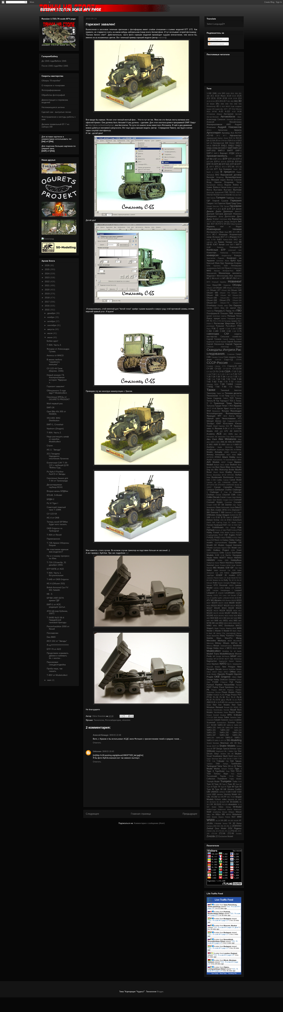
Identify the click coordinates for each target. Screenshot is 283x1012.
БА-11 (209, 141)
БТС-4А (231, 167)
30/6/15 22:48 (115, 735)
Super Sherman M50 (214, 759)
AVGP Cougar (227, 462)
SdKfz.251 (236, 735)
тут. (127, 553)
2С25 (239, 96)
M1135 (229, 611)
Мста (214, 278)
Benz (239, 465)
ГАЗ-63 (222, 195)
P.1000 (215, 682)
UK (224, 789)
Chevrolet (237, 492)
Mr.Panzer (225, 656)
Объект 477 (215, 290)
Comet (223, 497)
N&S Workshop (235, 659)
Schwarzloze (221, 722)
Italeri (209, 570)
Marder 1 (210, 631)
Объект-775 (224, 303)
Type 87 (224, 787)
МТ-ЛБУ (233, 278)
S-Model (237, 715)
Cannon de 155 (214, 482)
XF (240, 820)
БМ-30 (209, 145)
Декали (210, 211)
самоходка (213, 333)
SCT (208, 725)
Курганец (217, 266)
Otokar (238, 680)
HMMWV (211, 560)
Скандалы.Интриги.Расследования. (224, 352)
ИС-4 (239, 232)
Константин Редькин (215, 258)
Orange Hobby (213, 680)
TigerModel (219, 771)
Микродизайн (212, 273)
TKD (232, 771)
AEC (225, 434)
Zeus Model (220, 828)
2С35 (225, 98)
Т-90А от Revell (54, 535)
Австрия (238, 114)
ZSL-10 (215, 831)
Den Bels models (214, 510)
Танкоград (211, 393)
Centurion (219, 489)
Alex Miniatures (227, 439)
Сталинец (237, 363)
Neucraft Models (213, 667)
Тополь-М (211, 401)
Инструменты (213, 232)
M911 (221, 623)
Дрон (239, 216)
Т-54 (233, 379)
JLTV (239, 575)
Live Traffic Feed (224, 900)
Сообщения (216, 39)
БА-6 (230, 141)
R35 (226, 702)
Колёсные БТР (216, 249)
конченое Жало (222, 261)
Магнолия (237, 268)
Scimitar (231, 723)
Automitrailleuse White (233, 460)
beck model (224, 465)
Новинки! (234, 281)
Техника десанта (233, 393)
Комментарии (217, 44)
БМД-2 (231, 146)
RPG (229, 715)
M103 (239, 600)
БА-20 (215, 141)
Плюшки (224, 313)
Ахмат (226, 138)
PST (239, 695)
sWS (224, 759)
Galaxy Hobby (229, 540)
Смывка (215, 357)
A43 (221, 431)
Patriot (215, 687)
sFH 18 (223, 740)
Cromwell (237, 500)
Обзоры (236, 285)
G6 (221, 540)
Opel (239, 677)
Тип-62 (232, 396)
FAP (213, 522)
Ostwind (232, 680)
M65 (239, 621)
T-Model (220, 761)
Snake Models (227, 745)
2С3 (208, 98)
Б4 (234, 138)
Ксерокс (237, 263)
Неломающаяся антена (53, 107)
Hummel (210, 565)
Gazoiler (233, 542)
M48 (216, 621)
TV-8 (239, 781)
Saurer (231, 720)
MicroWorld (237, 641)
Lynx (220, 598)
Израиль (211, 226)
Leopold (220, 593)
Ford (229, 530)
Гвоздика (238, 198)
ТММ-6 (225, 398)
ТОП (231, 398)
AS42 (234, 455)
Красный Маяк (213, 263)
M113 (224, 608)
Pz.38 (222, 697)
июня (50, 337)
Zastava (210, 826)
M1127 (209, 608)
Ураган (220, 408)
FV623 (223, 537)
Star (235, 751)
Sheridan (216, 743)
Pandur (238, 682)
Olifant (234, 677)
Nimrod (225, 669)
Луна (227, 268)
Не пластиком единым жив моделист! (57, 550)
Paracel (238, 685)
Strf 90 (230, 754)
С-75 (239, 331)
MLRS (235, 648)
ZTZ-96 (222, 833)
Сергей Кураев (220, 342)
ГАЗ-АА (235, 195)
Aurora (239, 457)
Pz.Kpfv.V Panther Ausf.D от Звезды (56, 472)
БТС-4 (224, 167)
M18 (235, 615)
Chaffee (228, 490)
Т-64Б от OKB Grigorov (58, 579)
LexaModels (229, 593)
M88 (216, 623)
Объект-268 (212, 300)
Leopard (238, 590)
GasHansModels (221, 542)
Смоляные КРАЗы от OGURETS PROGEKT (58, 398)
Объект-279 (225, 300)
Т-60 (208, 382)
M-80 (237, 598)
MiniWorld (237, 646)
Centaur (238, 487)
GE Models (219, 545)
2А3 (223, 93)
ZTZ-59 (214, 833)
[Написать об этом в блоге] (123, 716)
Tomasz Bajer (221, 774)
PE (208, 689)
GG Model (232, 548)
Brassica (237, 472)
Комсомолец (236, 253)
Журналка (236, 219)
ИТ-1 (227, 237)
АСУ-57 (238, 133)
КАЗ (235, 240)
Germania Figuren (220, 548)
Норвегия (227, 285)
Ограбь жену (223, 305)
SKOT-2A (215, 746)
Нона (208, 285)
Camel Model (235, 480)
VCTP (223, 797)
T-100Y (234, 759)
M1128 (217, 608)
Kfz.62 (239, 580)
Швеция (210, 421)
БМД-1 (224, 146)
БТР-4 (216, 162)
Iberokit (209, 568)
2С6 (221, 101)
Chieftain (210, 495)
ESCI (229, 520)
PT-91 (209, 697)
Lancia (216, 588)
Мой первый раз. (55, 403)
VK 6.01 (225, 804)
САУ (226, 333)
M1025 (233, 600)
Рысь (209, 329)
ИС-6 (208, 234)
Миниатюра (224, 273)
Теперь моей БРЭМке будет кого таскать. (57, 523)
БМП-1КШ (211, 151)
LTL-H (209, 598)
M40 (235, 618)
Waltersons (222, 809)
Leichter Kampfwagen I (223, 590)
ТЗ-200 (221, 396)
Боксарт (224, 153)
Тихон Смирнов (214, 398)
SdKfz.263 (219, 737)
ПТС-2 (215, 321)
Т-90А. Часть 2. (54, 432)
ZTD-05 (221, 831)
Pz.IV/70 (216, 700)
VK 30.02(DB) (232, 802)
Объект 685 (212, 293)
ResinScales (218, 710)
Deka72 (238, 507)
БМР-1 (238, 151)
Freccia (238, 532)
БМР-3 (216, 153)
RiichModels (218, 712)
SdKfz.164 (237, 727)
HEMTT (222, 558)
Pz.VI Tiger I (52, 503)
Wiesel (238, 812)
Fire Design (231, 527)
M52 (220, 621)
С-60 (229, 331)
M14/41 (221, 615)
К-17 (239, 237)
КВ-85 (209, 245)
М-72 (232, 268)
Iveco (226, 573)
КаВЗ (219, 240)
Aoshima (210, 447)
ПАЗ (239, 308)
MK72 (229, 648)
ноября (51, 317)
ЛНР (223, 268)
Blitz (212, 470)
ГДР (208, 201)
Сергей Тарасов (233, 344)
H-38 (222, 555)
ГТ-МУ (209, 209)
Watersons (237, 809)
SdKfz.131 (211, 728)
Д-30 (229, 209)
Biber (228, 467)
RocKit (232, 712)
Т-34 (223, 376)
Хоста (231, 416)
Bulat (208, 477)
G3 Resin (215, 540)
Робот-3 (210, 323)
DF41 (224, 510)
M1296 (234, 613)
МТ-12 (219, 278)
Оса (222, 308)
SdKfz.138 (220, 727)
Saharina (233, 717)
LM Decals (232, 595)
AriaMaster (211, 450)
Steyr (216, 754)
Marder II (219, 631)
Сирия (238, 347)
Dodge (219, 515)
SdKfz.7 (238, 738)
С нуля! (220, 329)
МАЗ (209, 270)
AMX (223, 445)
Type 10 (210, 784)
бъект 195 (237, 169)
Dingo (239, 512)
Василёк (210, 177)
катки (236, 242)
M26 (216, 618)
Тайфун (238, 387)
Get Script (215, 973)
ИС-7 (214, 235)
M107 (209, 603)
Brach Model (219, 472)
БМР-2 (210, 153)
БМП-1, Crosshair (55, 424)
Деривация (228, 211)
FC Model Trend (234, 522)
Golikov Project (221, 550)
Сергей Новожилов (215, 344)
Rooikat (223, 715)
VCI (219, 797)
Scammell (211, 723)
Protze (234, 695)
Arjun (227, 450)
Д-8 (233, 209)
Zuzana (238, 833)
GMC (239, 548)
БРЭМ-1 (210, 159)
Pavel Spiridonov (226, 687)
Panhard (210, 685)
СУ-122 (218, 369)
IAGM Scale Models (233, 565)
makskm (162, 37)
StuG (225, 756)
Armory (210, 454)
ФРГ (219, 416)
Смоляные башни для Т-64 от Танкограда (57, 479)
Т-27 (239, 374)
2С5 (217, 101)
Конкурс (237, 255)
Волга (209, 190)
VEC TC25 (231, 797)
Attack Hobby (228, 457)
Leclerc (238, 588)
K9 (208, 580)
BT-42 (224, 475)
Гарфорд (230, 198)
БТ (215, 159)
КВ (240, 242)
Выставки (218, 190)
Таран (219, 393)
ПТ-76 (209, 321)
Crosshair (228, 502)
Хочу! (238, 416)
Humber (238, 563)
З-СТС (209, 221)
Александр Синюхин (216, 119)
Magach (210, 628)
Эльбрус (210, 424)
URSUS (222, 792)
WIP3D (228, 814)
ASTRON (210, 457)
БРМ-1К (238, 153)
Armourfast (220, 455)
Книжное (220, 247)
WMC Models (212, 817)
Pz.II (233, 697)
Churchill (226, 495)
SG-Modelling (234, 740)
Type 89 (230, 787)
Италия (233, 237)
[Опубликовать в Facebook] (129, 716)
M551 (225, 621)
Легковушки (236, 266)
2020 (47, 289)
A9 (231, 431)
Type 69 (210, 787)
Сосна (220, 357)
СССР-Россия (217, 363)
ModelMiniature (227, 653)
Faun (225, 522)
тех (223, 393)
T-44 (239, 759)
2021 (47, 285)
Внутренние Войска (215, 185)
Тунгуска (210, 406)
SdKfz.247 (211, 735)
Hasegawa (237, 555)
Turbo (234, 782)
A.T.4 (235, 428)
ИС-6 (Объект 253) (56, 583)
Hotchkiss (230, 563)
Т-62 (214, 381)
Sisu (239, 743)
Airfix (230, 434)
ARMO (226, 452)
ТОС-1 (232, 401)
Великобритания (233, 177)
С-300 (238, 329)
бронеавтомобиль (217, 155)
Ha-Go (228, 555)
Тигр (227, 395)
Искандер (223, 235)
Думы (209, 219)
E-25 (213, 517)
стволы (217, 366)
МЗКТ (238, 271)
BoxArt (238, 469)
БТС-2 (218, 167)
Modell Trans (213, 653)
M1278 (215, 613)
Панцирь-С (219, 311)
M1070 (214, 603)
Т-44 (218, 379)
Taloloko (210, 764)
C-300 (213, 480)
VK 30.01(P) (221, 802)
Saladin (217, 720)
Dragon (225, 515)
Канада (229, 242)
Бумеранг (227, 169)
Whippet (231, 812)
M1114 (214, 606)
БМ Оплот (230, 143)
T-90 (213, 761)
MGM (230, 641)
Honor (217, 563)
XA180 (236, 820)
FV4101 (210, 538)
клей (227, 244)
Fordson (234, 530)
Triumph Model (213, 782)
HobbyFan (210, 563)
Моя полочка (235, 276)
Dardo (232, 507)
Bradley (229, 472)
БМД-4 (210, 148)
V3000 (209, 794)
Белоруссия (218, 143)
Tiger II (210, 771)
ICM (227, 567)
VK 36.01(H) (215, 804)
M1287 (228, 613)
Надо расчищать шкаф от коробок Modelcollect (58, 439)
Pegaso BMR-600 (218, 690)
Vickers (217, 799)
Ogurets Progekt (225, 674)
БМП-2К (50, 407)
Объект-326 (237, 300)
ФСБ (225, 416)
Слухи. (50, 445)
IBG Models (218, 567)
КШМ (226, 266)
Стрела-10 (232, 366)
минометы (236, 273)
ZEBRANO (236, 826)
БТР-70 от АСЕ (54, 649)
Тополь (238, 398)
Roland (209, 715)
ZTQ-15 (233, 831)
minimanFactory (226, 646)
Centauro (210, 490)
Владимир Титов (232, 182)
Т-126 (209, 374)
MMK (239, 648)
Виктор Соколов (234, 180)
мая (49, 680)
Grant (239, 550)
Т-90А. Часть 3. (54, 345)
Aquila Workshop (225, 447)
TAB (232, 761)
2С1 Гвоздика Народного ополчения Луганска (58, 456)
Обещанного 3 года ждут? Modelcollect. (57, 391)
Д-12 (219, 209)
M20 (208, 618)
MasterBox (215, 636)
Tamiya (225, 764)
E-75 (223, 517)
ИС (230, 232)
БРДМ (231, 153)
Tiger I (238, 768)
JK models (229, 575)
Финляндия (235, 411)
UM (208, 792)
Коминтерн (211, 253)
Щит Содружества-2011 (232, 421)
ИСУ (222, 237)
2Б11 (232, 93)
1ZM (219, 93)
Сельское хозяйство (231, 337)
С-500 (222, 331)
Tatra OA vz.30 (229, 766)
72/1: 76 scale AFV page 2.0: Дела (226, 927)
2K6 (232, 101)
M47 (212, 621)
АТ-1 (218, 135)
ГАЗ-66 (229, 195)
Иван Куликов (236, 224)
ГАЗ (226, 192)
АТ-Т (225, 135)
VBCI (239, 794)
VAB (214, 794)
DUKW (232, 515)
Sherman (224, 743)
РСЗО (238, 323)
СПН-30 (218, 360)
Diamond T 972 (231, 512)
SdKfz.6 (228, 738)
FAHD (209, 522)
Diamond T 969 (217, 512)
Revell (233, 710)
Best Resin (220, 467)
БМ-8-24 (216, 146)
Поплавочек (52, 633)
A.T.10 (230, 428)
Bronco (209, 475)
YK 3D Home (235, 823)
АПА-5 (209, 130)
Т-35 (235, 377)
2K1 (228, 101)
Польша (231, 316)
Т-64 (220, 381)
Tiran (227, 771)
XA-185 (230, 820)
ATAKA (218, 457)
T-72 (208, 761)
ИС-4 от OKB (53, 517)
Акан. (239, 117)
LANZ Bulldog (225, 588)
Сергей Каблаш (229, 339)
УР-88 (214, 408)
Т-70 (225, 382)
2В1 (240, 93)
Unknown (97, 751)
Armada (218, 452)
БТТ (216, 169)
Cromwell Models (215, 502)
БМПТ (230, 150)
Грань (238, 203)
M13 (239, 613)
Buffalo (238, 475)
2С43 (208, 101)
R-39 (218, 702)
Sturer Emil (237, 756)
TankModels (236, 764)
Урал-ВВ (232, 408)
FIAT (225, 525)
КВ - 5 (49, 594)
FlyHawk (211, 530)
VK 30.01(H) (211, 802)
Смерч (238, 354)
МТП (208, 282)
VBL (208, 797)
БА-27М (221, 140)
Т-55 (239, 379)
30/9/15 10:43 (108, 751)
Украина (237, 406)
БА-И (235, 140)
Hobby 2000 (223, 560)
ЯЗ (213, 428)
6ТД (233, 109)
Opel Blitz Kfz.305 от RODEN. (56, 412)
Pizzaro (218, 692)
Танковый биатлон (231, 390)
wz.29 (218, 820)
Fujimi (232, 535)
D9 (223, 505)
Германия (235, 200)
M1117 (220, 606)
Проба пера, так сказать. (54, 669)
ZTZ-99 (231, 833)
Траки (229, 403)
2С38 (230, 98)
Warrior (229, 809)
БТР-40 (223, 162)
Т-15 (217, 374)
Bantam (216, 465)
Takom (238, 761)
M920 (235, 623)
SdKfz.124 (237, 725)
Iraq (240, 568)
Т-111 (239, 372)
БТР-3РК (210, 162)
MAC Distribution (226, 626)
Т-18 (226, 374)
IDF (232, 567)
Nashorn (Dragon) (55, 428)
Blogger (160, 991)
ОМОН (216, 308)
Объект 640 (236, 290)
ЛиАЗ (219, 268)
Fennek (210, 525)
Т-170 (222, 374)
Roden (238, 712)
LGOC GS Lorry (219, 595)
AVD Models (213, 462)
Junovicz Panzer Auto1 (215, 578)
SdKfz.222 (224, 730)
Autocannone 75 (219, 460)
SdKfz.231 (211, 733)
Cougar (225, 500)
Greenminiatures (213, 553)
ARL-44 (233, 450)
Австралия (228, 114)
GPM (233, 550)
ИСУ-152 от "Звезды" (57, 641)
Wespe (224, 812)
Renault (219, 707)
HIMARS (237, 558)
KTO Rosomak (221, 585)
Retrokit (226, 710)
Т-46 (223, 379)
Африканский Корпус (215, 138)
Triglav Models (235, 779)
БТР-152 (232, 159)
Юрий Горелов (219, 426)
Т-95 (230, 387)
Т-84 (217, 387)
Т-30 (218, 377)
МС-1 (209, 278)
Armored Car (236, 452)
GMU (209, 550)
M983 (209, 626)
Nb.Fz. (229, 664)
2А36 (228, 93)
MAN (239, 628)
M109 (232, 603)
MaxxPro (228, 638)
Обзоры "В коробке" (51, 80)
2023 (47, 277)
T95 (227, 761)
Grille (221, 553)
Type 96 (210, 789)
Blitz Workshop (221, 470)
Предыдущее (190, 814)
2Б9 (236, 93)
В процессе (228, 171)
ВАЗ (217, 175)
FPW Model (224, 532)
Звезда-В (233, 221)
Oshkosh (224, 680)
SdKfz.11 (230, 725)
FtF (226, 535)
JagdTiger (210, 575)
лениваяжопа (212, 268)
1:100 (209, 93)
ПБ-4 (234, 311)
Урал (226, 408)
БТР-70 (210, 164)
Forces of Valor (220, 530)
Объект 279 (231, 288)
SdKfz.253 (210, 737)
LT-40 (239, 595)
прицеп (217, 318)
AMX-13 (238, 445)
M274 (221, 618)
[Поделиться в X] (126, 716)
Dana (218, 507)
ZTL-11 (227, 831)
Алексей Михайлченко (224, 122)
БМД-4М (217, 148)
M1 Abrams (216, 600)
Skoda (209, 746)
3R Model (210, 104)
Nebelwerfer (237, 664)
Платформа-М (213, 313)
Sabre (226, 717)
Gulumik (228, 553)
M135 (216, 615)
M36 (228, 618)
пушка (234, 321)
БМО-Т (224, 148)
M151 (227, 615)
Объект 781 (236, 293)
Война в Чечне (219, 187)
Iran (236, 568)
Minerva (209, 646)
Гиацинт (210, 203)
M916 (230, 623)
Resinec (210, 710)
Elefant (210, 520)
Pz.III (239, 697)
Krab (215, 583)
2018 (47, 297)
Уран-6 (238, 408)
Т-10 (234, 372)
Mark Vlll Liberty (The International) (222, 633)
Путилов (227, 321)
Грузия (226, 206)
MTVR (221, 659)
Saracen (224, 720)
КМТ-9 (238, 245)
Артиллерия (214, 132)
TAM (218, 764)
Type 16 (217, 784)
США (227, 371)
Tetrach (224, 769)
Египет (216, 219)
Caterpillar (227, 487)
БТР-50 (230, 162)
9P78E (214, 111)
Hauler (209, 558)
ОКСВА (209, 308)
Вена (208, 180)
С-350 (209, 331)
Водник (227, 185)
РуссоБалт (231, 326)
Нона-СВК (216, 285)
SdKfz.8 (210, 740)
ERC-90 (223, 520)
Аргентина (222, 130)
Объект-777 (237, 303)
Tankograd (212, 766)
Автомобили (228, 116)
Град (233, 203)
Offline (233, 671)
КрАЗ (233, 260)
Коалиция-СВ (235, 247)
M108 (226, 603)
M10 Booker (226, 600)
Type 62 (238, 784)
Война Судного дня (234, 187)
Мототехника (222, 276)
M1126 (238, 606)
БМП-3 (221, 150)
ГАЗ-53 (216, 195)
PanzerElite (229, 684)
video (224, 799)
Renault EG (228, 707)
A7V (226, 431)
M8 (213, 623)
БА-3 (226, 140)
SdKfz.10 (222, 725)
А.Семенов (211, 114)
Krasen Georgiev (224, 583)
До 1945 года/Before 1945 (54, 61)
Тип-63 (238, 396)
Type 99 (218, 789)
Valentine (220, 794)
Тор (217, 401)
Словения (231, 354)
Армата (237, 130)
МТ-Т (239, 278)
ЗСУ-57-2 (219, 224)
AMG (218, 442)
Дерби (218, 211)
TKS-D (238, 771)
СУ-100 (210, 369)
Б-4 (230, 138)
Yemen (225, 823)
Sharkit (209, 743)
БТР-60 (238, 162)
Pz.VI (228, 700)
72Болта (238, 109)
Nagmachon (212, 661)
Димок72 (238, 211)
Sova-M (209, 749)
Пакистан (210, 311)
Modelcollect (214, 651)
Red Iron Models (221, 705)
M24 (212, 618)
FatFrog (219, 522)
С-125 (228, 329)
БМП (230, 148)
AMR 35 (217, 445)
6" (230, 109)
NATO (223, 663)
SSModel (211, 751)
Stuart (209, 756)
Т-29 (213, 377)
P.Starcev (224, 682)
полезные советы (220, 316)
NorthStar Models (235, 669)
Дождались (212, 216)
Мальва (217, 271)
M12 (239, 610)
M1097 (238, 603)
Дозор (221, 216)
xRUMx (210, 823)
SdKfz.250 (224, 735)
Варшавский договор (231, 174)
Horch (222, 563)
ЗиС (208, 224)
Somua (238, 746)
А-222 (227, 111)
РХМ (239, 326)
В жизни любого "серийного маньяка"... (54, 362)
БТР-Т (211, 167)
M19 (239, 616)
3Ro (217, 104)
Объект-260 (237, 298)
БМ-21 (238, 143)
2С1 (212, 96)
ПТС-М (221, 321)
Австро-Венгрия (213, 117)
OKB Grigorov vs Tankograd (54, 529)
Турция (218, 406)
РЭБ (214, 329)
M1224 (209, 613)
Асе (232, 133)
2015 (47, 309)
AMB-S (212, 442)
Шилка (218, 421)
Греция (209, 206)
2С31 (213, 98)
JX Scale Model (229, 578)
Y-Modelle (217, 823)
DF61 (229, 510)
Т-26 (235, 374)
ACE (219, 433)
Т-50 (228, 379)
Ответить (97, 743)
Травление (219, 403)
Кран (239, 261)
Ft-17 (221, 535)
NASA (209, 664)
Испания (216, 237)
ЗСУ (212, 224)
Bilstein (233, 467)
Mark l (235, 631)
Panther (219, 684)
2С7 (225, 101)
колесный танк (234, 250)
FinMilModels (218, 528)
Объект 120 (211, 288)
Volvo (220, 807)
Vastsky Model (230, 794)
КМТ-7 (232, 244)
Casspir (217, 487)
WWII (211, 820)
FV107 (238, 535)
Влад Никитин (214, 182)
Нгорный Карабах (219, 282)
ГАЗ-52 (210, 195)
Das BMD (51, 637)
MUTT (227, 659)
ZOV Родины (235, 828)
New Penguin (228, 667)
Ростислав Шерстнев (224, 323)
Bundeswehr (217, 477)
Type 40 (231, 784)
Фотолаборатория (113, 720)
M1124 (232, 605)
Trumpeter (226, 781)
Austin (209, 460)
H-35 (217, 555)
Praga (227, 695)
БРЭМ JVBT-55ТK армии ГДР (55, 599)
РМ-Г (239, 321)
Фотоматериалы (233, 413)
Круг (222, 263)
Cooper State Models (233, 497)
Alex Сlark (212, 439)
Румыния (220, 326)
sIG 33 (233, 743)
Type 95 (238, 787)
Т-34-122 (229, 377)
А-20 (221, 111)
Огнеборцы (211, 305)
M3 (225, 618)
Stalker (230, 751)
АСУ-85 (210, 136)
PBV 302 (238, 687)
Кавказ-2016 (227, 239)
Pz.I (228, 697)
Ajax (236, 434)
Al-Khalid (238, 437)
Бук (220, 169)
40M (222, 104)
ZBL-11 (229, 826)
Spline (239, 749)
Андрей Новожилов (229, 127)
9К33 (208, 111)
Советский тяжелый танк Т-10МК (56, 508)
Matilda (210, 638)
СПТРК (238, 360)
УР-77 (209, 408)
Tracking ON (232, 973)
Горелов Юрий (224, 203)
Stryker (238, 753)
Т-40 (208, 379)
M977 (239, 623)
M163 (231, 615)
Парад (228, 311)
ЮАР (218, 424)
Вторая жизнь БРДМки (57, 491)
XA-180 (224, 820)
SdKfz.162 (229, 727)
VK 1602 (238, 799)
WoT (234, 817)
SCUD (213, 725)
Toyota (223, 776)
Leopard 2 (212, 593)
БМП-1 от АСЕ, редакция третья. (56, 605)
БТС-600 (210, 169)
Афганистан (235, 135)
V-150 (233, 792)
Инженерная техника (224, 229)
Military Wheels (222, 643)
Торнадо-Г (224, 401)
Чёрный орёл (213, 418)
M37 (232, 618)
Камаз (221, 242)
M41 (239, 618)
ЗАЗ (213, 221)
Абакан (219, 114)
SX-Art (229, 759)
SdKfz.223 (237, 730)
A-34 (225, 429)
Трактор (237, 403)
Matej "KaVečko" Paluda (230, 636)
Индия (238, 227)
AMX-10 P (230, 445)
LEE (208, 590)
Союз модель (230, 357)
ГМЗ (215, 203)
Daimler (228, 505)
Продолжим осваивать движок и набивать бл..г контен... (57, 655)
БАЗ (239, 141)
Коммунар (224, 253)
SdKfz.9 (217, 740)
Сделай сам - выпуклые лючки (56, 112)
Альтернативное (214, 124)
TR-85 (231, 776)
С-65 (234, 331)
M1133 (216, 610)
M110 (208, 605)
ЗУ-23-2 (227, 224)
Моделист (211, 276)
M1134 (222, 611)
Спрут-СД (228, 360)
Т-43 (213, 379)
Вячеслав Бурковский (215, 192)
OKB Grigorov (222, 676)
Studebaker (217, 756)
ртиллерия (210, 326)
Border (231, 470)
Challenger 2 (216, 492)
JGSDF (219, 575)
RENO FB (237, 707)
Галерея (220, 197)
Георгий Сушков (220, 201)
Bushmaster (228, 477)
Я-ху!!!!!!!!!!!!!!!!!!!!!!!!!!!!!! (58, 645)
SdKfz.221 (211, 730)
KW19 (231, 585)
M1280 (221, 613)
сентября (52, 325)
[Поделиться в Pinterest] (132, 716)
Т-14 (213, 374)
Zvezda (211, 836)
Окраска (237, 305)
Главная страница (141, 814)
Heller (215, 558)
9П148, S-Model (54, 495)
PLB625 (216, 695)
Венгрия (215, 180)
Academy (211, 434)
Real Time (223, 973)
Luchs (214, 598)
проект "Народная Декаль (231, 318)
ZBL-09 (223, 826)
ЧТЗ (239, 418)
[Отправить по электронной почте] (121, 716)
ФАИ (209, 411)
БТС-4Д (238, 167)
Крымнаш (229, 263)
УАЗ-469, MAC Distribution (53, 419)
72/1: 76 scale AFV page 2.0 (218, 920)
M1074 (220, 603)
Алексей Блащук (100, 735)
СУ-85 (221, 372)
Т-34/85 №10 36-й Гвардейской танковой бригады (56, 620)
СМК (209, 357)
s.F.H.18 (210, 717)
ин (230, 226)
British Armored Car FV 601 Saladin (57, 588)
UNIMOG (215, 792)
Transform (222, 778)
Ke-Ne (221, 580)
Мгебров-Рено (228, 271)
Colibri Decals (213, 497)
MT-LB (216, 659)
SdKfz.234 (236, 733)
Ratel (237, 702)
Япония (218, 428)
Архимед (226, 133)
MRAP (233, 656)
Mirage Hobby (213, 648)
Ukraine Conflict (234, 789)
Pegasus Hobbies (234, 690)
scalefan (237, 720)
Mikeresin (210, 643)
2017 (47, 302)
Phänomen (210, 692)
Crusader (237, 502)
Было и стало (213, 172)
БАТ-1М (209, 143)
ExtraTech (237, 520)
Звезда (226, 221)
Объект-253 (224, 298)
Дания (238, 209)
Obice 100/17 (212, 672)
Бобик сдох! (52, 341)
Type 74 (216, 787)
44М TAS (229, 104)
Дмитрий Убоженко (232, 214)
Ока (230, 305)
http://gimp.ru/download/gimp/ (101, 125)
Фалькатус (216, 411)
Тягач (224, 406)
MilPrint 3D (236, 643)
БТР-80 (217, 164)
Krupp (233, 583)
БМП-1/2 (237, 148)
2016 (47, 305)
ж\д (229, 219)
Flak (239, 527)
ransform (231, 702)
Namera (238, 661)
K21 (240, 578)
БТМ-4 (220, 159)
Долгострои (230, 216)
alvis (208, 442)
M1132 (209, 611)
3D (239, 101)
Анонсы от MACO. (55, 355)
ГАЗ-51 (238, 192)
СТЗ (224, 366)
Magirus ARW (231, 628)
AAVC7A (237, 431)
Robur (226, 712)
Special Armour (229, 749)
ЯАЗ (227, 426)
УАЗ (231, 406)
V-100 (228, 792)
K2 (237, 578)
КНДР (209, 247)
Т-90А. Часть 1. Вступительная (55, 574)
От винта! (231, 308)
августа (51, 329)
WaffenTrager (212, 809)
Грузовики (235, 206)
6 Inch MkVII (225, 106)
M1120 (226, 606)
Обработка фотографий (53, 95)
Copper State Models (214, 500)
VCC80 (214, 797)
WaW (209, 812)
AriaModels (221, 450)
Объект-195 (212, 298)
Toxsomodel (212, 776)
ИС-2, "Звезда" (54, 449)
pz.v (223, 700)
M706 (209, 623)
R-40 (222, 702)
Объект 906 (212, 295)
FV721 (234, 537)
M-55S (231, 598)
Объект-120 (237, 295)
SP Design (217, 749)
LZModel (226, 598)
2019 (47, 293)
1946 (214, 93)
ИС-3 (235, 232)
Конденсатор (226, 255)
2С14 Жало (220, 96)
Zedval (210, 828)
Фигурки (225, 411)
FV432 (217, 538)
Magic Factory (219, 628)
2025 (47, 269)
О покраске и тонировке (53, 85)
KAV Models (213, 580)
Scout (238, 723)
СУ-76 (215, 372)
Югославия (228, 424)
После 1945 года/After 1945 (55, 66)
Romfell (216, 715)
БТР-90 (233, 164)
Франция (211, 416)
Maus (219, 638)
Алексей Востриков (234, 119)
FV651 (229, 538)
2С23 (234, 96)
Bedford (233, 465)
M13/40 (210, 616)
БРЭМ (238, 156)
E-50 (218, 517)
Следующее (92, 814)
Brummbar (217, 475)
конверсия (212, 255)
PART (209, 687)
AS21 (228, 455)
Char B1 (227, 492)
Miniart (216, 646)
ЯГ (231, 426)
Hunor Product (220, 565)
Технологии (99, 720)
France (232, 532)
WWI (239, 817)
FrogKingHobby (212, 535)
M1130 (231, 608)
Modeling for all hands (231, 651)
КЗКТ (215, 245)
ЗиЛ (239, 221)
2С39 (235, 98)
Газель (212, 198)
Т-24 (230, 374)
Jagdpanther (236, 573)
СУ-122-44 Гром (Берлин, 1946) (55, 369)
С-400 (215, 331)
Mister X (223, 648)
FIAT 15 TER (232, 525)
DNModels (211, 515)
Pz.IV (209, 700)
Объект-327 (212, 303)
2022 (47, 281)
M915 (226, 623)
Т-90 (224, 386)
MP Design (217, 656)
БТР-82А (225, 164)
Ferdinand (218, 525)
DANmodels (225, 507)
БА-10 (238, 138)
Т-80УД (210, 387)
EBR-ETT (237, 517)
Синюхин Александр (218, 347)
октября (51, 321)
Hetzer (230, 558)
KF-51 (234, 580)
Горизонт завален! (55, 386)
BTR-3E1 (230, 475)
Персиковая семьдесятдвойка (56, 663)
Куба (208, 266)
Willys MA (210, 814)
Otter (208, 682)
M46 (208, 621)
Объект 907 (226, 295)
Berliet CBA (211, 467)
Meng (238, 638)
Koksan (209, 583)
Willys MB (220, 814)
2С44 (213, 101)
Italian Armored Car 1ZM (225, 570)
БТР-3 (238, 159)
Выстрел (228, 190)
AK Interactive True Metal (224, 437)
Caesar (226, 480)
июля (50, 333)
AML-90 (231, 442)
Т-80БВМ (238, 384)
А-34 (239, 111)
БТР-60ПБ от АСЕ (55, 569)
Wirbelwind (236, 814)
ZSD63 (209, 831)
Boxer (209, 472)
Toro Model (236, 774)
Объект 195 (221, 288)
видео (223, 180)
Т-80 (222, 384)
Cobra (239, 495)
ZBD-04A (216, 826)
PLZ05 (222, 695)
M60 (235, 621)
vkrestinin (126, 720)
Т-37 (239, 377)
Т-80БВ (229, 384)
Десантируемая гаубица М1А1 (55, 485)
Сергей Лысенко (234, 342)
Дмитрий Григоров (215, 214)
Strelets (223, 754)
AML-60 (224, 442)
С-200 (233, 329)
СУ (240, 366)
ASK (239, 454)
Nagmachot (223, 661)
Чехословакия (229, 418)
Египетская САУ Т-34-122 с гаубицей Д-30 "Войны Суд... (58, 465)
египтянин (223, 219)
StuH (230, 756)
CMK (233, 495)
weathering (217, 812)
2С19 (229, 96)
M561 (231, 621)
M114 (235, 610)
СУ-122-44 (227, 369)
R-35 (213, 702)
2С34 (219, 98)
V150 (239, 792)
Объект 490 (225, 290)
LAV (232, 588)
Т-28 (208, 377)
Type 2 (224, 784)
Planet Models (228, 692)
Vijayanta (231, 799)
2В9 (208, 96)
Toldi (209, 774)
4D (217, 106)
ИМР (222, 226)
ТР (211, 403)
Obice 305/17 (223, 672)
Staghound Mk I (222, 751)
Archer (238, 447)
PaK (231, 682)
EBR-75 (229, 517)
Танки (211, 390)
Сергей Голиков (214, 339)
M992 (215, 626)
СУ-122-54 (52, 513)
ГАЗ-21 (232, 192)
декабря (51, 313)
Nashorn (215, 664)
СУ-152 (209, 371)
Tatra (219, 766)
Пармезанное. (54, 539)
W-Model (237, 807)
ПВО (238, 310)
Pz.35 (215, 697)
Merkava (222, 640)
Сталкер (210, 366)
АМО (228, 124)
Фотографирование (51, 90)
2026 (47, 265)
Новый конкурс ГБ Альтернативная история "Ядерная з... (57, 379)
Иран (226, 232)
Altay (239, 439)
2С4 (239, 98)
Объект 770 (225, 293)
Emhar (216, 520)
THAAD (230, 769)
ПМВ (231, 313)
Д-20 (224, 209)
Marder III (228, 631)
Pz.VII (234, 700)
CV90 (215, 505)
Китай (221, 244)
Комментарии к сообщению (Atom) (149, 823)
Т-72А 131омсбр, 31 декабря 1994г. (56, 563)
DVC (237, 515)
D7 (219, 505)
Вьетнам (237, 190)
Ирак (221, 232)
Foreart (216, 533)
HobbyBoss (236, 560)
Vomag (228, 807)
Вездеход (219, 177)
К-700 (213, 239)
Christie (218, 495)
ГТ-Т (215, 209)
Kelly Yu (227, 580)
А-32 (234, 111)
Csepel (209, 505)
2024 (47, 273)
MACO (238, 626)
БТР (225, 158)
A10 (216, 431)
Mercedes (211, 640)
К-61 (208, 239)
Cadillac (219, 480)
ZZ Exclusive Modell (224, 836)
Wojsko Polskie (224, 817)
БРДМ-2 (50, 499)
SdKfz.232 (224, 733)
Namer (231, 661)
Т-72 (231, 381)
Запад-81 (219, 221)
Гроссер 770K (218, 206)
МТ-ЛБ (225, 278)
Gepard (229, 545)
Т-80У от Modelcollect (57, 675)
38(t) (236, 101)
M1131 (238, 608)
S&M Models (218, 717)
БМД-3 (238, 146)
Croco (231, 500)
